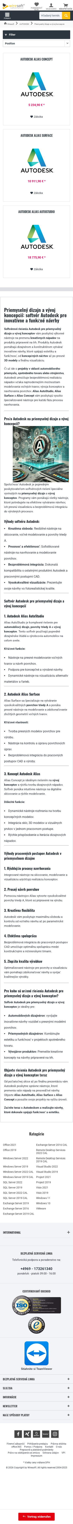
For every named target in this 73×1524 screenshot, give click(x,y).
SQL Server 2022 (12, 1182)
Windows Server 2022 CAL (18, 1171)
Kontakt (49, 1447)
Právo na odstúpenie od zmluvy (24, 1452)
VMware (41, 1208)
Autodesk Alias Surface (37, 136)
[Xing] (27, 1434)
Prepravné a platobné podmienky (36, 1450)
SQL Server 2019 (12, 1187)
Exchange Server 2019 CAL (18, 1213)
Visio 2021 (42, 1187)
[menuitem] (65, 6)
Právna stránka (58, 1444)
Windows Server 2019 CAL (18, 1177)
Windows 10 (43, 1203)
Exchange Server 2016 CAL (51, 1144)
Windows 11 (43, 1198)
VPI (63, 1452)
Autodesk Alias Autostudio (36, 212)
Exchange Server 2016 (16, 1208)
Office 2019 (9, 1150)
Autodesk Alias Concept (36, 59)
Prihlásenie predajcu (37, 1444)
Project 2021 (43, 1177)
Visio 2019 (42, 1192)
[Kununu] (45, 1434)
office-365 (16, 1447)
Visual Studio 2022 (47, 1166)
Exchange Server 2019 (16, 1203)
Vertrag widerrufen (39, 1516)
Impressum (36, 1455)
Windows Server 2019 (15, 1166)
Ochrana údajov (51, 1452)
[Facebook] (18, 1434)
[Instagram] (55, 1434)
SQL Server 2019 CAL (15, 1198)
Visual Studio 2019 (47, 1171)
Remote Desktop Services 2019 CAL (50, 1160)
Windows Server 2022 (15, 1158)
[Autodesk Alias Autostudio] (36, 238)
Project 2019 (43, 1182)
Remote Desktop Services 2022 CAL (50, 1152)
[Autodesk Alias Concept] (36, 85)
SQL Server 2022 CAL (15, 1192)
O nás (59, 1447)
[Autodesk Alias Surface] (36, 162)
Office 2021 (9, 1144)
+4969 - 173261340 (36, 1269)
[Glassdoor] (36, 1434)
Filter (11, 34)
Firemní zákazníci (16, 1444)
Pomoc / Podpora (33, 1447)
